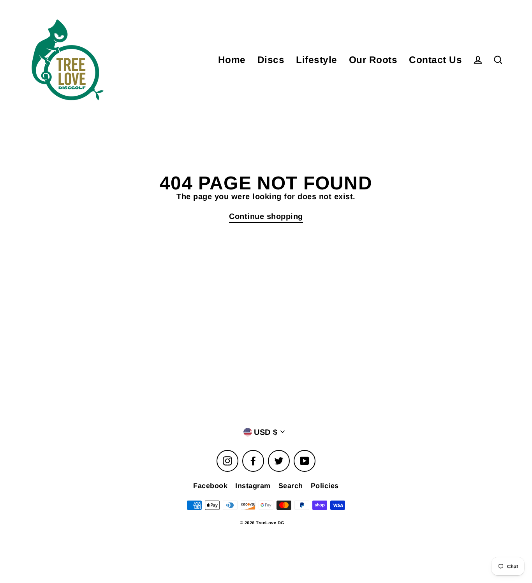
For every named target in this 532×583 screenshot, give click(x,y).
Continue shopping (266, 216)
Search (290, 486)
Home (232, 59)
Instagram (253, 486)
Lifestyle (316, 59)
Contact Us (435, 59)
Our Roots (373, 59)
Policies (325, 486)
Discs (271, 59)
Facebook (210, 486)
